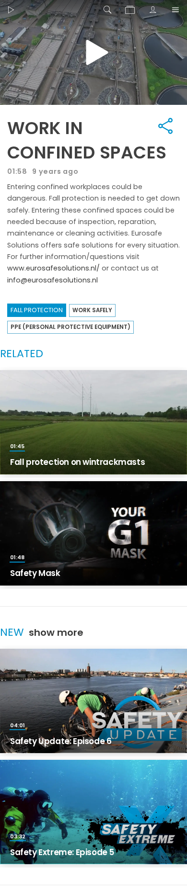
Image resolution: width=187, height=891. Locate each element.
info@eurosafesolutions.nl (52, 280)
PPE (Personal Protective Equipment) (70, 327)
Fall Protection (37, 310)
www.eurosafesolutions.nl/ (53, 268)
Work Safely (92, 310)
